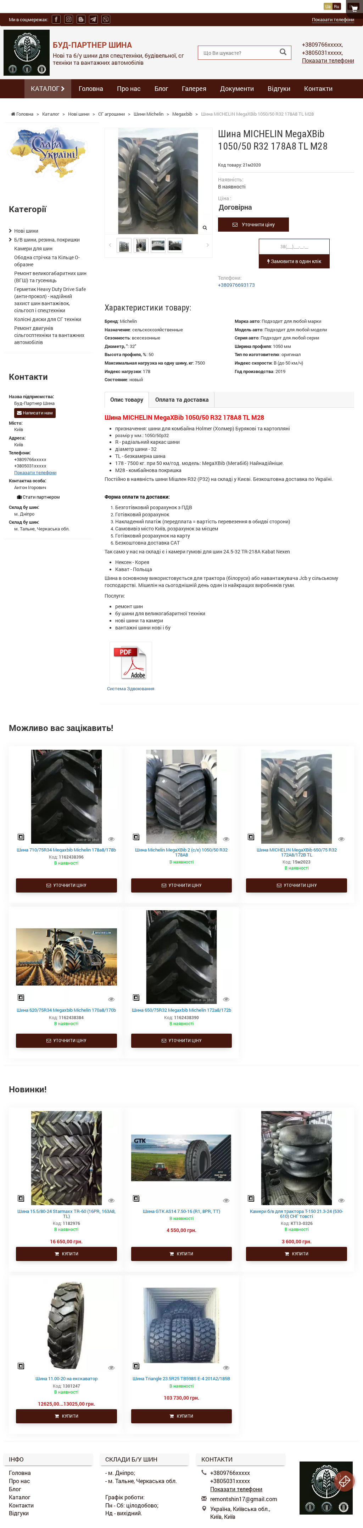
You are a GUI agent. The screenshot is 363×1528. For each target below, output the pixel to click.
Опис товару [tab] (126, 399)
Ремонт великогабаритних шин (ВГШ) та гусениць (50, 277)
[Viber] (105, 19)
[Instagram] (68, 19)
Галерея (194, 88)
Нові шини (26, 230)
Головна (91, 88)
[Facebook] (56, 19)
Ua (328, 6)
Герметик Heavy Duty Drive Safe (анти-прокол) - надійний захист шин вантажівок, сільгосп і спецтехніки (50, 300)
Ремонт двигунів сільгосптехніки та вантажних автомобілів (49, 335)
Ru (336, 6)
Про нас (129, 88)
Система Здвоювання (130, 688)
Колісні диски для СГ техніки (47, 319)
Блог (161, 88)
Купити (68, 1253)
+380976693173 (236, 284)
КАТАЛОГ (46, 88)
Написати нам (37, 412)
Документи (237, 88)
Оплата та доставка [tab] (182, 399)
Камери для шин (33, 248)
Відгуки (279, 88)
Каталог (19, 1497)
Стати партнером (41, 497)
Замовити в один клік (295, 261)
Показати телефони (333, 19)
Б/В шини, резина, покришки (47, 239)
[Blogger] (81, 19)
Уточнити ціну (256, 224)
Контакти (318, 88)
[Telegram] (93, 19)
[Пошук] (283, 52)
